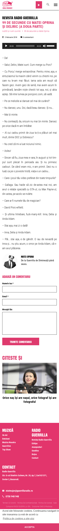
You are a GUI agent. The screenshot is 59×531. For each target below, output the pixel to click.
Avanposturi (37, 447)
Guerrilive (6, 446)
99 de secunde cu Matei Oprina (36, 31)
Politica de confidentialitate (27, 503)
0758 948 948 (12, 496)
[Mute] (44, 45)
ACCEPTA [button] (29, 527)
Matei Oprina (27, 256)
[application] (29, 46)
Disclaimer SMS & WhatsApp (42, 506)
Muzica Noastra (9, 442)
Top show (6, 449)
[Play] (6, 45)
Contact (35, 458)
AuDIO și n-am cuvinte (11, 31)
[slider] (51, 45)
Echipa (35, 443)
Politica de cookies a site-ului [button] (18, 518)
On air (5, 435)
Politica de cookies (45, 503)
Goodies (35, 450)
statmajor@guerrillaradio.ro (19, 490)
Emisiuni (6, 439)
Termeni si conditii (9, 503)
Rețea (34, 454)
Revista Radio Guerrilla (20, 17)
